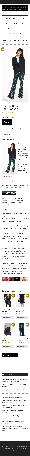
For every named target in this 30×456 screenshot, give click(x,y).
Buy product (7, 318)
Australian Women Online (15, 8)
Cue (15, 40)
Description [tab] (7, 134)
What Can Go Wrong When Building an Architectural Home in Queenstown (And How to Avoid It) (15, 428)
